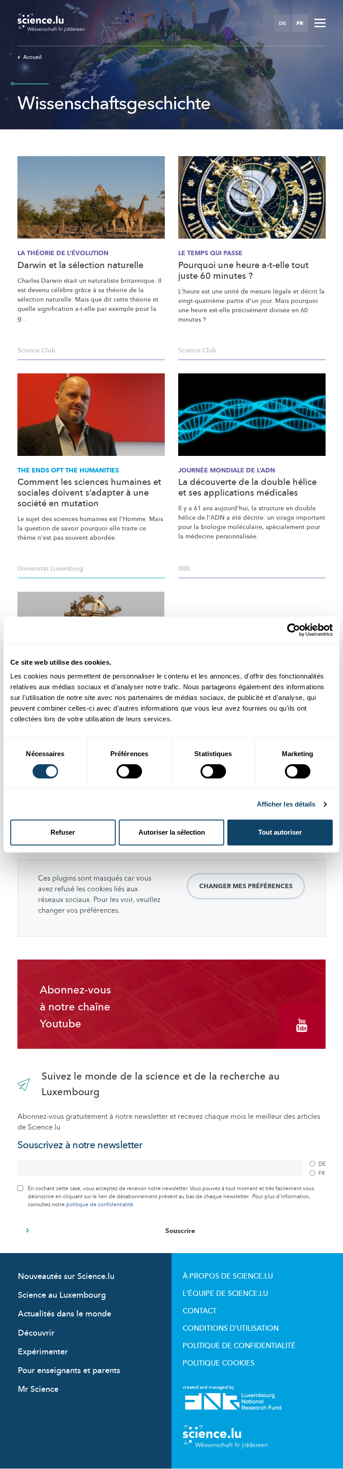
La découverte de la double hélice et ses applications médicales (247, 487)
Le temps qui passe (210, 253)
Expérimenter (43, 1351)
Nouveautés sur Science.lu (66, 1276)
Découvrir (36, 1333)
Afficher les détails (286, 804)
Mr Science (38, 1389)
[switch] (129, 771)
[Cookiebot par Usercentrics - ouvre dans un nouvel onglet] (294, 630)
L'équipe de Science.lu (225, 1294)
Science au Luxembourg (62, 1295)
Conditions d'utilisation (231, 1328)
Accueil (32, 57)
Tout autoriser (280, 832)
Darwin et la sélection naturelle (80, 265)
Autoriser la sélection (171, 832)
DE (282, 23)
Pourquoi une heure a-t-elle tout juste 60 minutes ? (243, 270)
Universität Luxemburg (50, 568)
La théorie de (63, 253)
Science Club (36, 350)
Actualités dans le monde (64, 1314)
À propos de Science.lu (228, 1276)
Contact (200, 1311)
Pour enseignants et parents (69, 1370)
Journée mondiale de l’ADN (226, 470)
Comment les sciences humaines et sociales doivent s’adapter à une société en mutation (89, 493)
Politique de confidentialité (239, 1346)
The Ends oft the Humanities (68, 470)
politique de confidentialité (99, 1204)
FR (300, 23)
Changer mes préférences (246, 886)
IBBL (184, 568)
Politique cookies (219, 1363)
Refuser (62, 832)
